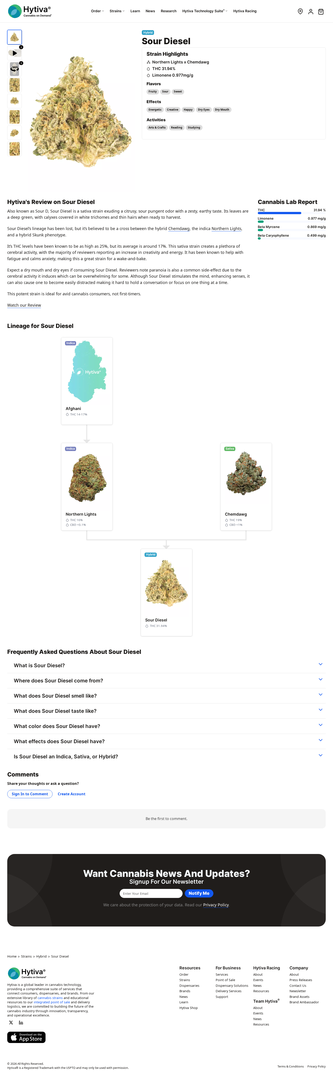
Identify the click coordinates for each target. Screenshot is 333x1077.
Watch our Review (24, 305)
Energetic (155, 110)
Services (222, 974)
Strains (26, 956)
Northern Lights (226, 228)
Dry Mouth (222, 110)
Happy (188, 110)
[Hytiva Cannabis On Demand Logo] (30, 11)
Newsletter (298, 991)
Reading (176, 127)
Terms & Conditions (291, 1066)
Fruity (153, 91)
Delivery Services (228, 991)
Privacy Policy (216, 904)
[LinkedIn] (21, 1022)
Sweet (178, 91)
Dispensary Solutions (232, 985)
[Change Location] (300, 11)
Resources (189, 968)
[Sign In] (310, 11)
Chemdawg (179, 228)
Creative (172, 110)
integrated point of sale (52, 1002)
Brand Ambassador (304, 1002)
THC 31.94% (164, 68)
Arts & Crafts (157, 127)
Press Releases (301, 980)
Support (222, 997)
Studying (194, 127)
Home (12, 956)
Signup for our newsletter (166, 882)
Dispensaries (189, 985)
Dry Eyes (204, 110)
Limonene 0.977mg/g (172, 75)
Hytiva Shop (188, 1008)
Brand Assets (299, 997)
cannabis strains (50, 998)
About (258, 974)
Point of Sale (225, 980)
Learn (183, 1002)
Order (183, 974)
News (183, 997)
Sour (165, 91)
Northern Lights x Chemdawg (180, 62)
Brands (184, 991)
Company (299, 968)
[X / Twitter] (10, 1022)
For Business (228, 968)
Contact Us (298, 985)
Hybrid (41, 956)
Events (258, 980)
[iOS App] (26, 1037)
